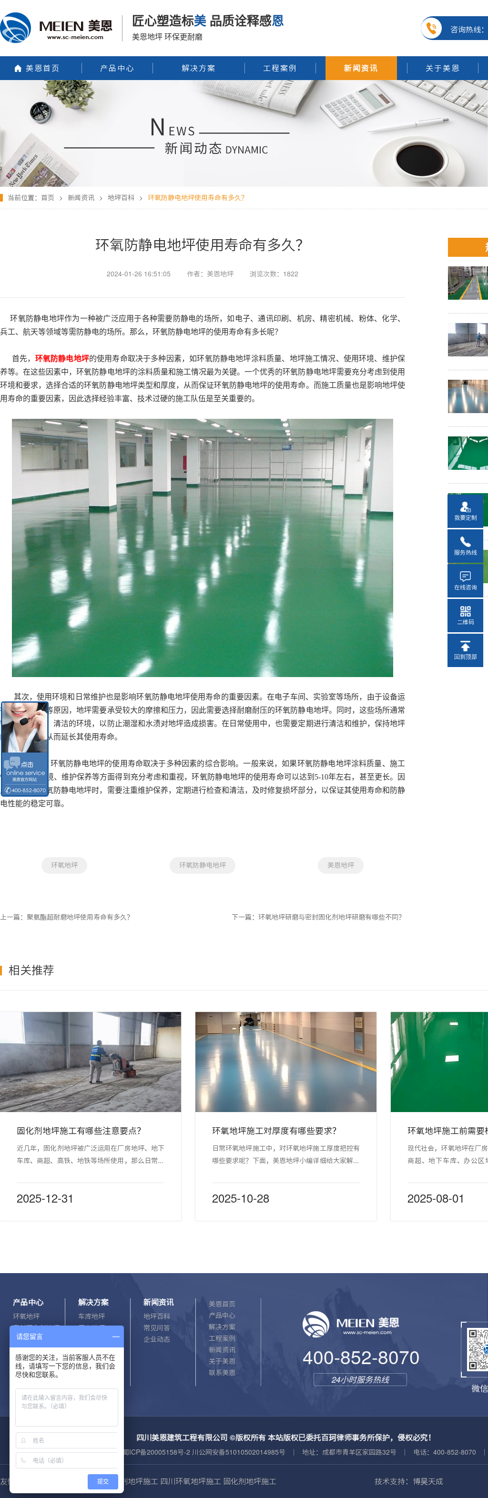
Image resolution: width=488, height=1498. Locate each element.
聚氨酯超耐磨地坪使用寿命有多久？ (80, 917)
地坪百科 (121, 197)
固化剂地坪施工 (131, 1481)
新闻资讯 (81, 197)
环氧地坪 (64, 865)
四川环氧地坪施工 (190, 1481)
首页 (47, 197)
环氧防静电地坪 (202, 865)
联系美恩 (222, 1372)
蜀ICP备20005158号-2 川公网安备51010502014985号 (203, 1452)
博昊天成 (428, 1481)
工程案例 (222, 1338)
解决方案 (222, 1327)
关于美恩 (222, 1361)
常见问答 (156, 1328)
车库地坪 (91, 1316)
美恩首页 (222, 1304)
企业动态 (156, 1339)
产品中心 (222, 1315)
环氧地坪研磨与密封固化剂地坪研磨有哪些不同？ (331, 917)
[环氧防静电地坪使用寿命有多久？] (244, 83)
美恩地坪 (340, 865)
